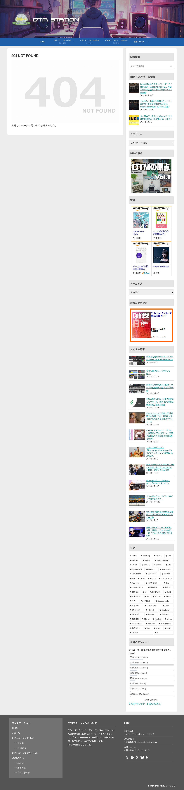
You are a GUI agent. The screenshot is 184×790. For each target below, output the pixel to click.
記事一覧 (16, 732)
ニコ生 (21, 742)
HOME (15, 727)
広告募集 (22, 767)
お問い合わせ (24, 772)
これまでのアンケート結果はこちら (145, 703)
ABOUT (21, 762)
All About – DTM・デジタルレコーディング (139, 732)
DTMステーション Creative (24, 752)
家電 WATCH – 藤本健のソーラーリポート (137, 749)
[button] (171, 65)
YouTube (22, 747)
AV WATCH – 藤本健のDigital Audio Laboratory (140, 740)
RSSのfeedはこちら (77, 744)
